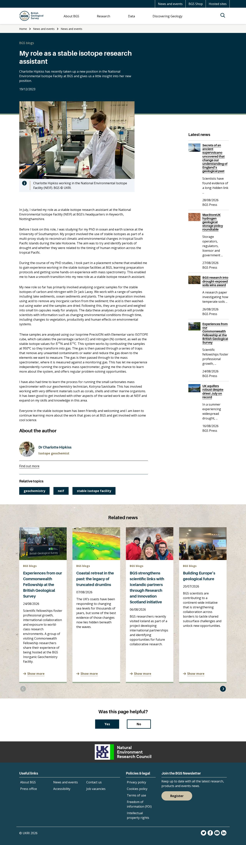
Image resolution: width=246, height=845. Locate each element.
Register (177, 796)
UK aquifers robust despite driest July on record (212, 391)
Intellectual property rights (138, 815)
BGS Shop (196, 4)
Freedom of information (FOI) (139, 804)
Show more (36, 673)
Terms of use (136, 795)
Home (23, 29)
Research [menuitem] (103, 16)
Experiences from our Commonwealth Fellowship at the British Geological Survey (42, 585)
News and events (170, 4)
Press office (28, 789)
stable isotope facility (94, 491)
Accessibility (61, 789)
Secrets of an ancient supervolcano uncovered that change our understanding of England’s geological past (214, 158)
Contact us (94, 782)
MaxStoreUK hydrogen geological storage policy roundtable (212, 222)
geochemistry (34, 491)
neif (61, 491)
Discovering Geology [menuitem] (167, 16)
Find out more (29, 466)
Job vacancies (96, 789)
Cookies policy (137, 789)
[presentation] (23, 689)
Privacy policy (136, 782)
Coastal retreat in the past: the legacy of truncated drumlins (95, 579)
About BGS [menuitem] (71, 16)
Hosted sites (218, 4)
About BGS (28, 782)
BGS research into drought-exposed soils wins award (215, 281)
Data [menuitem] (131, 16)
